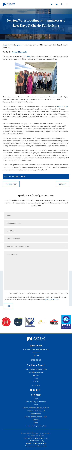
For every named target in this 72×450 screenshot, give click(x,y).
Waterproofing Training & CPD (36, 417)
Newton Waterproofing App (36, 426)
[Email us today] (56, 4)
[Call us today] (51, 4)
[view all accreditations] (6, 322)
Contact (36, 420)
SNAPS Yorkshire (62, 106)
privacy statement (52, 299)
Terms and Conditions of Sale (36, 446)
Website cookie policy (36, 441)
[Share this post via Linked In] (24, 176)
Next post (62, 184)
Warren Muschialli (19, 52)
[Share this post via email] (17, 176)
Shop (36, 423)
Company (17, 45)
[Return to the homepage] (9, 4)
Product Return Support (36, 411)
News (10, 45)
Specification (36, 414)
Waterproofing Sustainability (36, 402)
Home (5, 45)
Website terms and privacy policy (36, 438)
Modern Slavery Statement (36, 443)
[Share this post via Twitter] (22, 176)
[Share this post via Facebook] (19, 176)
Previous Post (11, 184)
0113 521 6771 (36, 386)
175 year (26, 56)
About (36, 399)
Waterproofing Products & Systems (36, 408)
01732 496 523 (36, 360)
